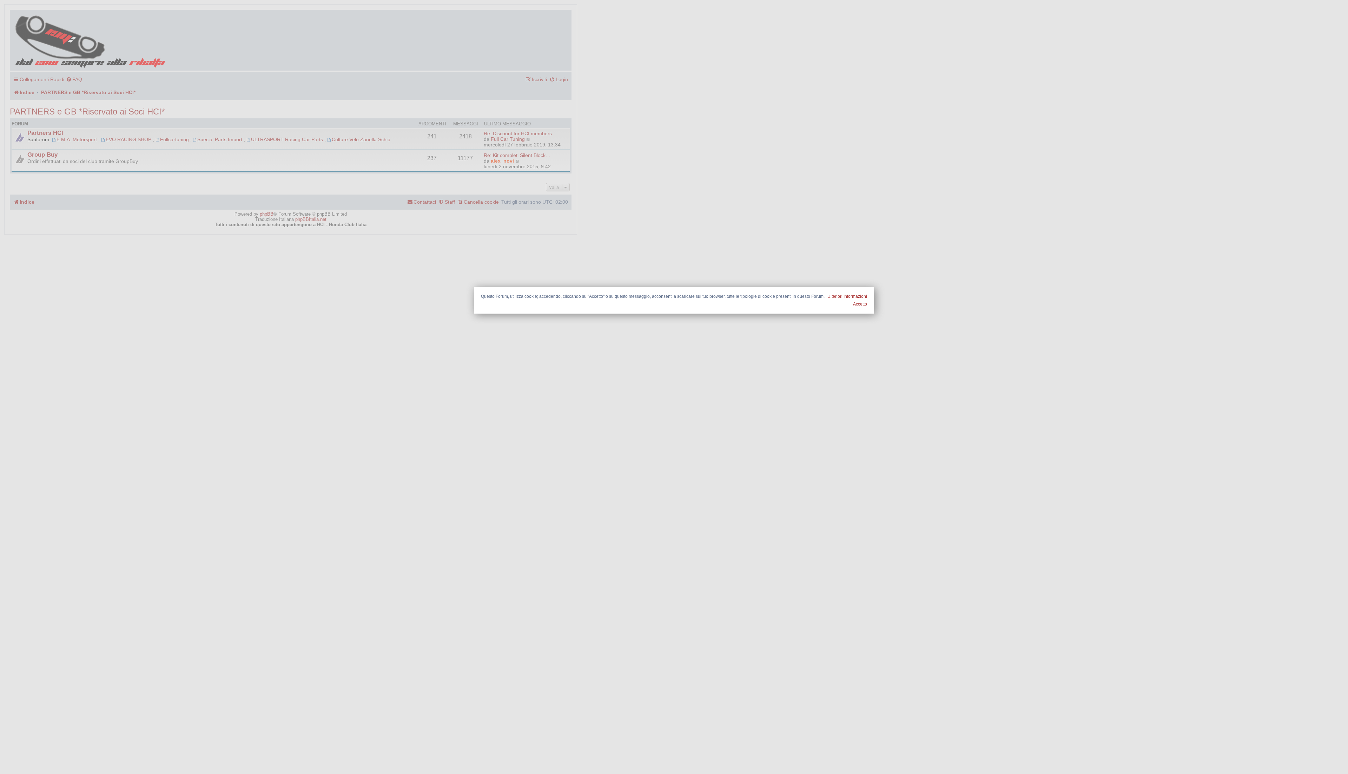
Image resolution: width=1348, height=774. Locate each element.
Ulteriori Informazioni (847, 296)
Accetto (860, 304)
